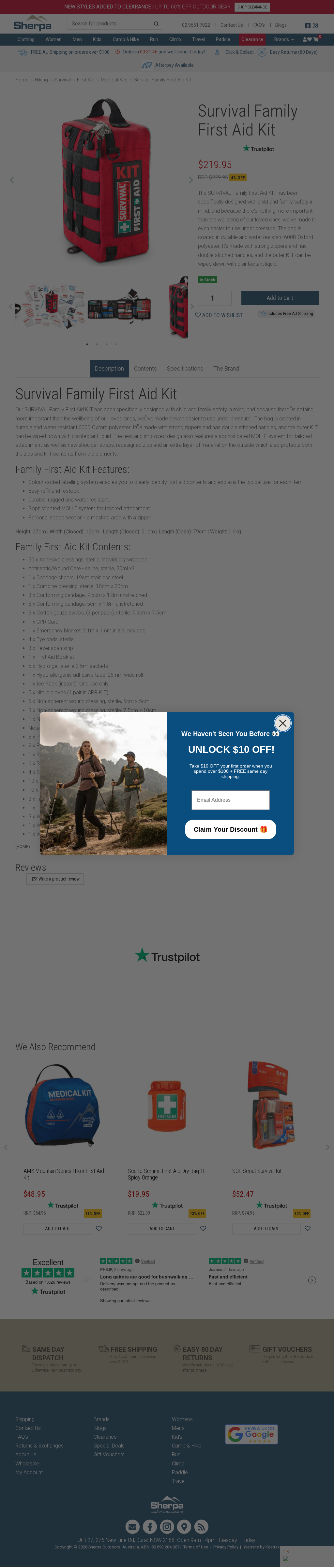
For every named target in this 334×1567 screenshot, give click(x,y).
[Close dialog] (283, 723)
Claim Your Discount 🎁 (231, 829)
